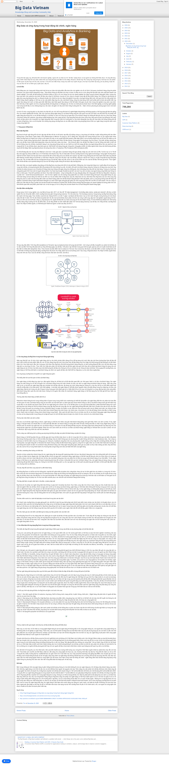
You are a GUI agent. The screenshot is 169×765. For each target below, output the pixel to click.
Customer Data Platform (129, 123)
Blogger (94, 761)
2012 (126, 86)
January (129, 64)
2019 (126, 67)
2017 (126, 73)
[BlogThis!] (46, 703)
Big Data (125, 116)
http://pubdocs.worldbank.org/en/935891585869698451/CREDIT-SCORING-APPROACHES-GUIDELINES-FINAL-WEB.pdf (53, 698)
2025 (126, 28)
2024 (126, 30)
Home (19, 16)
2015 (126, 78)
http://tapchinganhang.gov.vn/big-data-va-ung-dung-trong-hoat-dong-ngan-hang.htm (47, 693)
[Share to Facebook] (49, 703)
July (127, 56)
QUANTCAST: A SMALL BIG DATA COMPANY (31, 737)
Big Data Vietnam (32, 7)
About (51, 16)
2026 (126, 25)
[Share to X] (47, 703)
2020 (126, 41)
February (129, 61)
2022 (126, 36)
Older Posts (112, 710)
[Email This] (44, 703)
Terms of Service (63, 16)
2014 (126, 81)
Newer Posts (21, 710)
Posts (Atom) (70, 715)
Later (87, 13)
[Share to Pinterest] (51, 703)
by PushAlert (70, 15)
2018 (126, 70)
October (129, 51)
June (128, 59)
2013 (126, 83)
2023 (126, 33)
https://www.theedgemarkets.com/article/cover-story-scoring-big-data (40, 696)
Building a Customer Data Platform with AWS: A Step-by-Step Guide (44, 742)
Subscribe (98, 13)
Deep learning (126, 126)
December (129, 43)
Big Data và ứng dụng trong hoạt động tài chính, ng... (136, 46)
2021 (126, 38)
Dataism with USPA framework (35, 16)
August (128, 53)
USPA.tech (125, 129)
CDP (123, 120)
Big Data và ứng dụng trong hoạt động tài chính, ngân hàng (46, 26)
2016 (126, 75)
